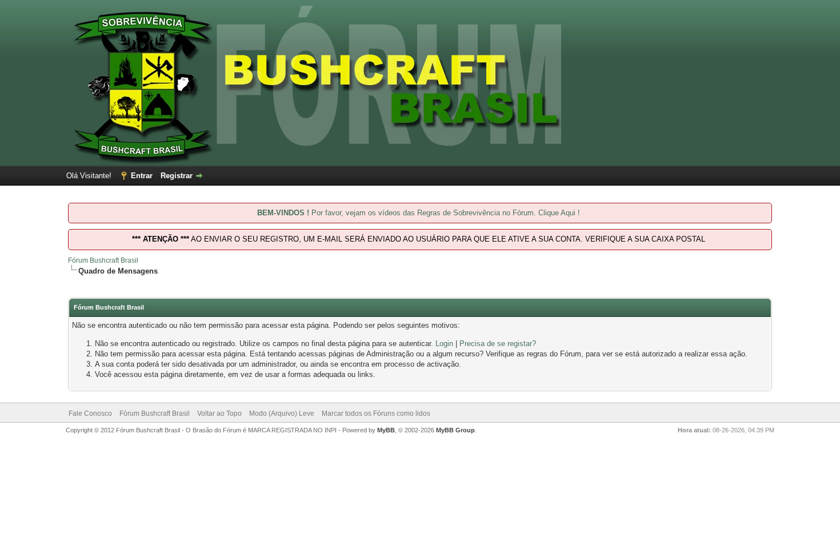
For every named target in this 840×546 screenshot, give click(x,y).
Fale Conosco (90, 413)
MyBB (386, 430)
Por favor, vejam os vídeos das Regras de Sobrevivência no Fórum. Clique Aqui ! (418, 212)
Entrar (142, 175)
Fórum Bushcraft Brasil (103, 260)
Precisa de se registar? (497, 343)
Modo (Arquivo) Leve (281, 413)
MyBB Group (455, 430)
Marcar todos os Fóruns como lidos (376, 413)
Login (444, 343)
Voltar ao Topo (219, 413)
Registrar (177, 175)
